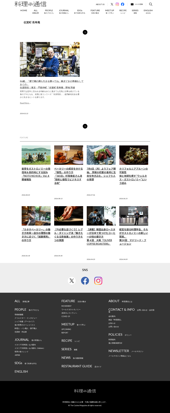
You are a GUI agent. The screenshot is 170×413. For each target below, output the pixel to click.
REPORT (64, 333)
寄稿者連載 (19, 314)
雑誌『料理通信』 (115, 320)
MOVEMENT (66, 306)
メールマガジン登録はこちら (120, 356)
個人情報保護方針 (115, 343)
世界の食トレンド (21, 352)
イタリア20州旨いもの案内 (25, 345)
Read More (24, 103)
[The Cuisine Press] (30, 4)
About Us (100, 4)
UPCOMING (66, 329)
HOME (23, 10)
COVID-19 (65, 316)
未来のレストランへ (69, 313)
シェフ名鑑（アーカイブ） (25, 321)
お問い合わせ (114, 327)
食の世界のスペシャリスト (25, 325)
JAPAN (17, 355)
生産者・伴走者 (21, 332)
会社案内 (112, 316)
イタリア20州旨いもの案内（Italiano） (30, 348)
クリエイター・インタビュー (26, 318)
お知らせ (112, 323)
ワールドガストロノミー (70, 309)
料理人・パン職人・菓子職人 (26, 328)
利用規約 (112, 339)
